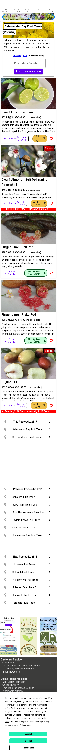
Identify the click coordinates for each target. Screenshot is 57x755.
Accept (28, 734)
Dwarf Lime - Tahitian (17, 112)
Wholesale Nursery (12, 690)
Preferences (28, 748)
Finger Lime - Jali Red (18, 247)
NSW (25, 55)
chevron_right (50, 422)
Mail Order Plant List (13, 681)
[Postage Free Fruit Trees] (8, 650)
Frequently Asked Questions (18, 668)
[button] (28, 18)
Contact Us (8, 662)
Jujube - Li (9, 382)
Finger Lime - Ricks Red (19, 314)
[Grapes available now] (28, 19)
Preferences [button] (25, 725)
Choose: (15, 138)
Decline (28, 741)
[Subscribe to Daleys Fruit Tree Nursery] (8, 630)
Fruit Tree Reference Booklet (18, 687)
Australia (17, 55)
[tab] (6, 11)
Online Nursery (10, 684)
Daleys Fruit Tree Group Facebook (21, 665)
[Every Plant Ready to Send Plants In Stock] (28, 636)
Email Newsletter (11, 671)
